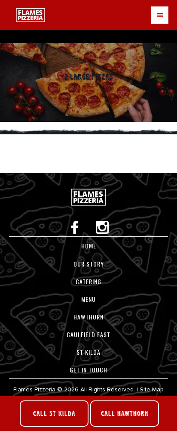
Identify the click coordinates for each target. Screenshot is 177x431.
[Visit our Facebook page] (75, 232)
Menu (159, 15)
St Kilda (88, 352)
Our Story (88, 263)
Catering (88, 281)
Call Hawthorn (125, 413)
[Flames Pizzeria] (89, 216)
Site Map (152, 389)
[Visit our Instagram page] (102, 232)
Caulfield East (88, 334)
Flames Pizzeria (30, 15)
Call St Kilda (54, 413)
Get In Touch (88, 369)
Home (88, 245)
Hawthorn (88, 316)
